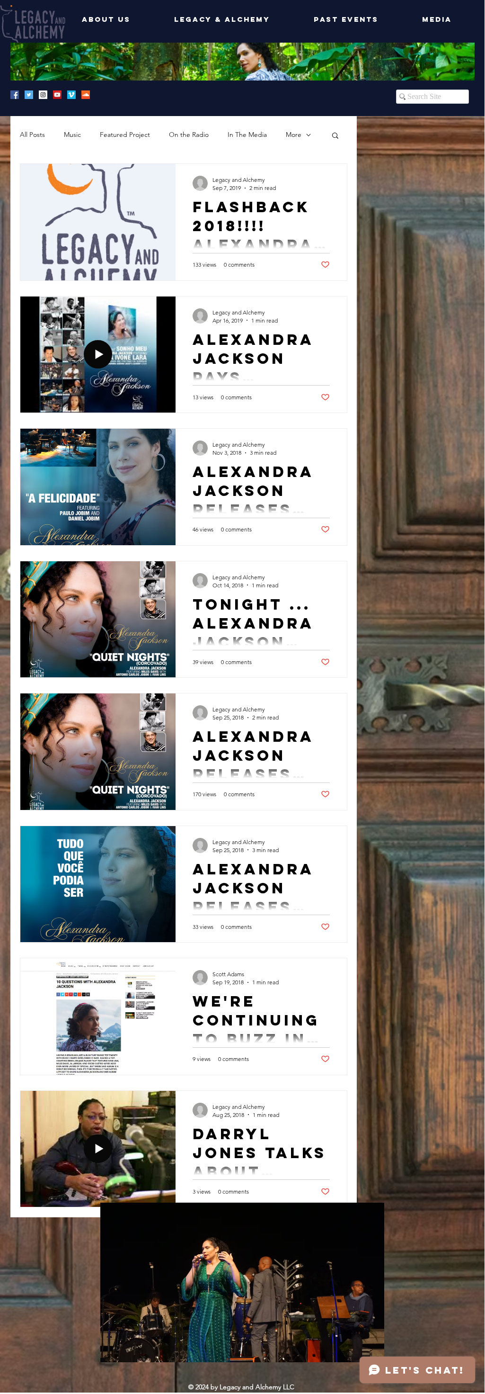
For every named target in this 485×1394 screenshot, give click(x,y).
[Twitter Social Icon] (29, 94)
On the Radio (189, 134)
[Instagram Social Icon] (43, 94)
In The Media (247, 134)
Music (72, 134)
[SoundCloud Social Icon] (85, 94)
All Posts (32, 134)
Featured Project (125, 134)
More (293, 134)
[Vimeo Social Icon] (71, 94)
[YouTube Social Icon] (57, 94)
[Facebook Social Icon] (14, 94)
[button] (335, 136)
